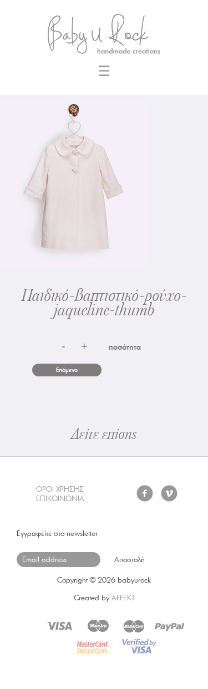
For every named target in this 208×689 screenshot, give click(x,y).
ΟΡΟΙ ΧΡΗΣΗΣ (60, 489)
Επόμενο (67, 370)
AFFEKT (123, 598)
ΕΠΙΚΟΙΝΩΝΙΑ (60, 498)
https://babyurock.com (104, 30)
